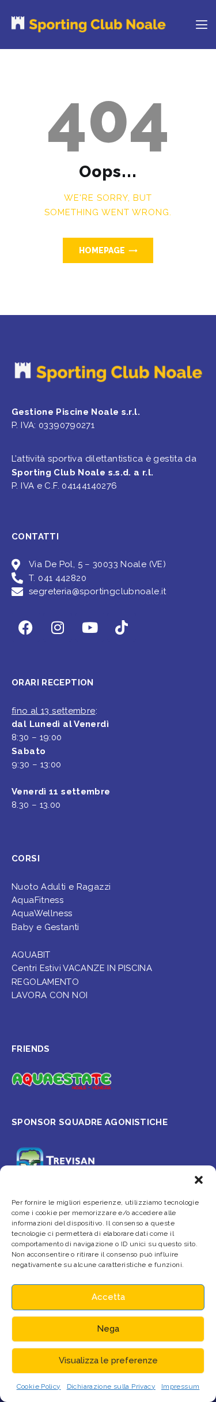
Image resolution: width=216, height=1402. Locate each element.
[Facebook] (26, 627)
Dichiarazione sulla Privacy (111, 1386)
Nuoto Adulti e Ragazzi (61, 887)
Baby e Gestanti (45, 927)
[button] (198, 1180)
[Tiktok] (121, 627)
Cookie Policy (39, 1386)
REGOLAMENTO (45, 982)
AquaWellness (42, 913)
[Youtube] (89, 627)
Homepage (102, 250)
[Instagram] (57, 627)
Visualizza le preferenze (108, 1360)
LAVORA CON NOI (50, 995)
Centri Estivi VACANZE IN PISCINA (82, 968)
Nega (108, 1329)
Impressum (180, 1386)
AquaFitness (37, 900)
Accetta (108, 1297)
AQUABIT (31, 955)
